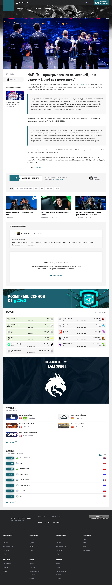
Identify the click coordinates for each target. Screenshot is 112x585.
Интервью (49, 188)
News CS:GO (41, 516)
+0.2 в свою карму (57, 179)
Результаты (102, 313)
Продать (5, 542)
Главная (19, 9)
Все (95, 313)
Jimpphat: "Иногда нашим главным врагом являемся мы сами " (88, 213)
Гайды (31, 546)
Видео (84, 542)
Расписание (86, 550)
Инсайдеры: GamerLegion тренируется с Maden (56, 213)
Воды (84, 546)
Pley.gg (57, 188)
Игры (31, 550)
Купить (5, 539)
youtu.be (38, 167)
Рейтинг (48, 522)
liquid (36, 188)
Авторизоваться (56, 276)
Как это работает (8, 546)
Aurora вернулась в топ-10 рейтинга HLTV (19, 213)
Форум (85, 539)
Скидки (5, 554)
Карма (40, 522)
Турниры (48, 9)
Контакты (56, 522)
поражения (83, 84)
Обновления (33, 539)
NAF (42, 188)
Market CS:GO (56, 516)
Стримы (38, 9)
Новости (28, 9)
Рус (104, 454)
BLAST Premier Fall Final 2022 (23, 188)
